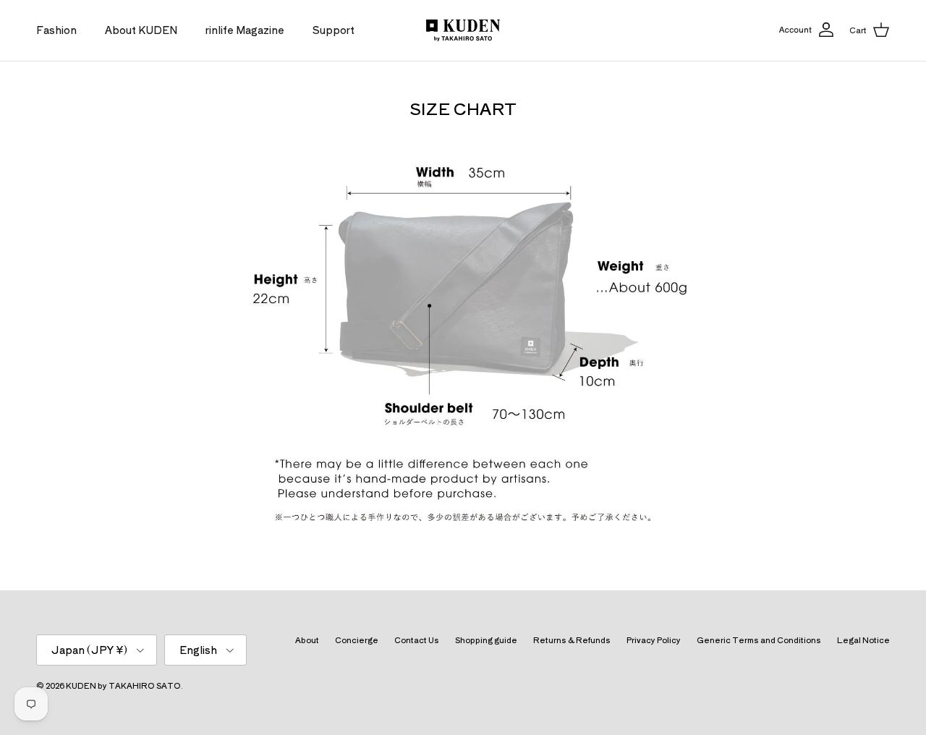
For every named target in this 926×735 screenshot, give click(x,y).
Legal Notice (863, 639)
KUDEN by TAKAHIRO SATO (123, 685)
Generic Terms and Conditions (759, 639)
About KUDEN (141, 29)
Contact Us (416, 639)
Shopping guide (486, 639)
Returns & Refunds (572, 639)
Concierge (356, 639)
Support (333, 29)
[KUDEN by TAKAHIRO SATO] (463, 30)
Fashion (56, 29)
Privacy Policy (653, 639)
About (307, 639)
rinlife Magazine (244, 29)
